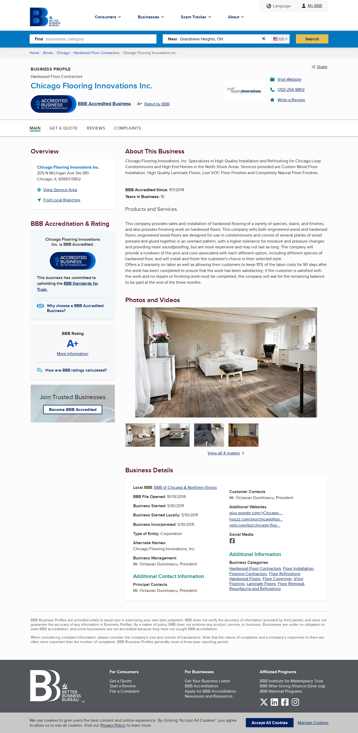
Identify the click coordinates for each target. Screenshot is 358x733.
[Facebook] (232, 541)
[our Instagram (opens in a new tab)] (295, 705)
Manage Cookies (313, 722)
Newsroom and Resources (208, 696)
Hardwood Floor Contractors (96, 52)
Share (322, 67)
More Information (72, 354)
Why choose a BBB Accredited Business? (75, 308)
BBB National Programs (281, 691)
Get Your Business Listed (207, 681)
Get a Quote (64, 128)
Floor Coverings (277, 579)
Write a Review (291, 99)
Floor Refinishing (284, 574)
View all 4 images (224, 453)
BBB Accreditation (201, 686)
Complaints (127, 128)
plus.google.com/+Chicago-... (256, 513)
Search (312, 39)
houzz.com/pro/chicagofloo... (256, 519)
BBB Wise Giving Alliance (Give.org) (292, 686)
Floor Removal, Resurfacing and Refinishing (267, 586)
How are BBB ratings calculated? (76, 370)
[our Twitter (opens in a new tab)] (264, 705)
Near (172, 39)
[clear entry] (265, 39)
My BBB (315, 5)
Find (39, 39)
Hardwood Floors (245, 579)
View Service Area (60, 189)
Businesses (148, 17)
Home (34, 52)
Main (35, 128)
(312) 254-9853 (291, 89)
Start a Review (123, 686)
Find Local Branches (61, 199)
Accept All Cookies (270, 723)
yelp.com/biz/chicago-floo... (254, 525)
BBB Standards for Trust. (67, 286)
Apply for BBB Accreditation (210, 691)
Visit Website (289, 79)
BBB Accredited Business (104, 104)
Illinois (48, 52)
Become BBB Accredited (72, 409)
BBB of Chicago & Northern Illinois (185, 487)
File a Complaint (124, 691)
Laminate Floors (261, 584)
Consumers (105, 17)
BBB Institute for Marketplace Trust (291, 681)
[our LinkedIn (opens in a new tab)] (274, 705)
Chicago (63, 52)
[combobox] (101, 39)
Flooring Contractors (248, 574)
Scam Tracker (194, 17)
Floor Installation (298, 568)
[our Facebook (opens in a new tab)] (285, 705)
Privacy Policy (113, 725)
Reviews (96, 128)
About (233, 17)
